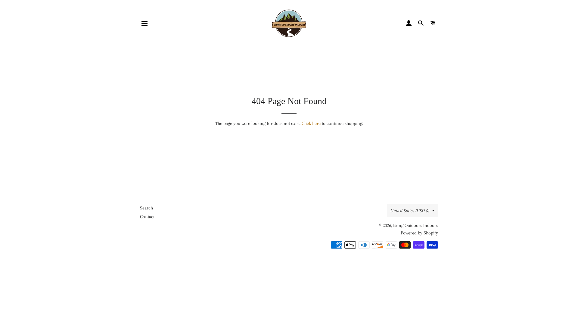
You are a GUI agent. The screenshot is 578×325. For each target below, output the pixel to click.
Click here (311, 123)
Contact (147, 216)
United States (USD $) (409, 210)
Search (146, 208)
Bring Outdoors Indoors (415, 225)
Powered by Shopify (419, 233)
